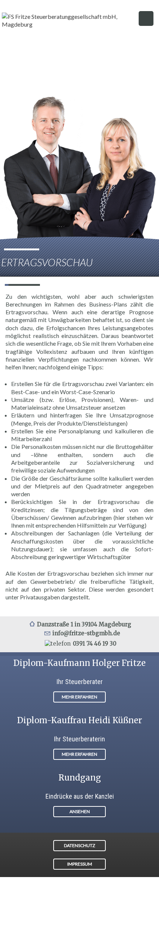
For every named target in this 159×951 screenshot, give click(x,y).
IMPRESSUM (79, 864)
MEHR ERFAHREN (79, 697)
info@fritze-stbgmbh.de (86, 633)
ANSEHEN (80, 811)
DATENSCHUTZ (79, 845)
